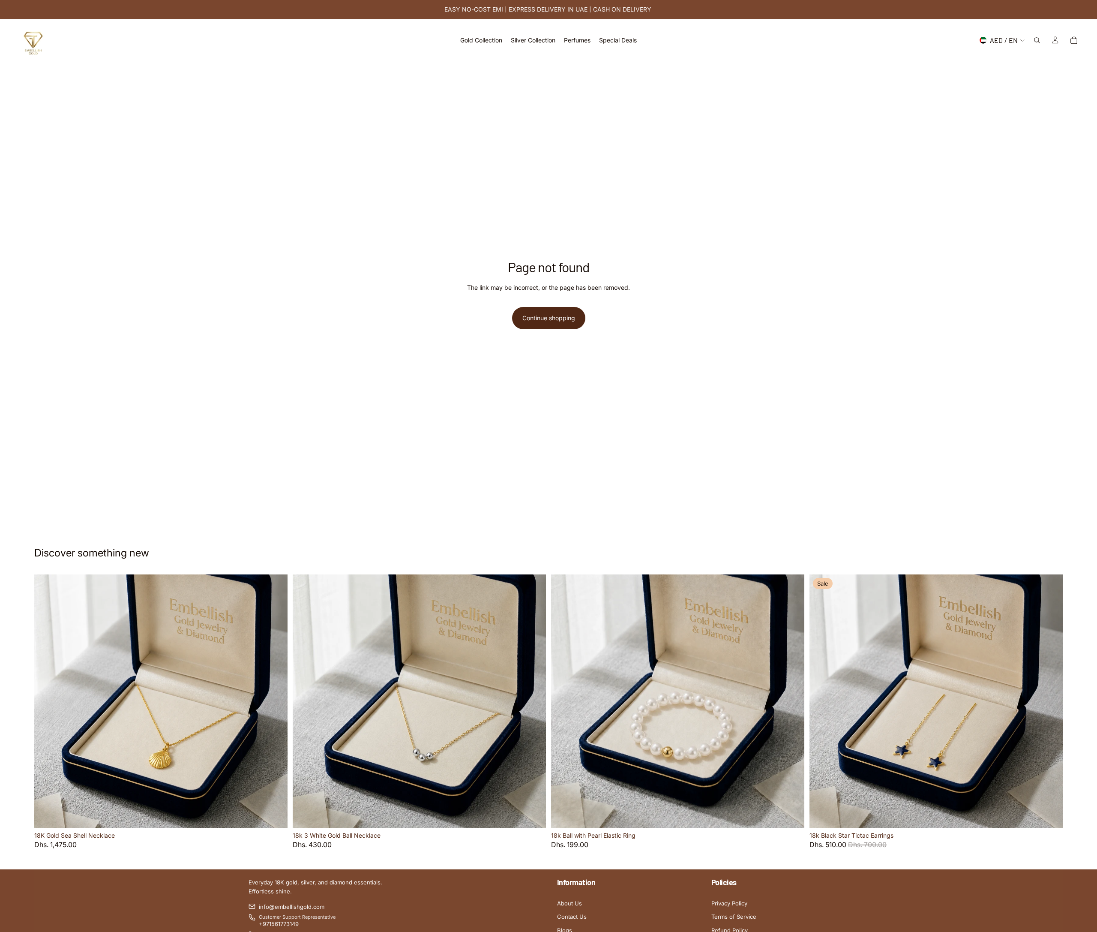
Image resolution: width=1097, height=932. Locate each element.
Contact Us (572, 916)
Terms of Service (733, 916)
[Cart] (1073, 40)
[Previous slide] (47, 700)
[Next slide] (275, 700)
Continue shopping (548, 318)
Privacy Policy (729, 903)
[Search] (1037, 40)
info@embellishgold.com (291, 906)
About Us (569, 903)
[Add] (274, 814)
